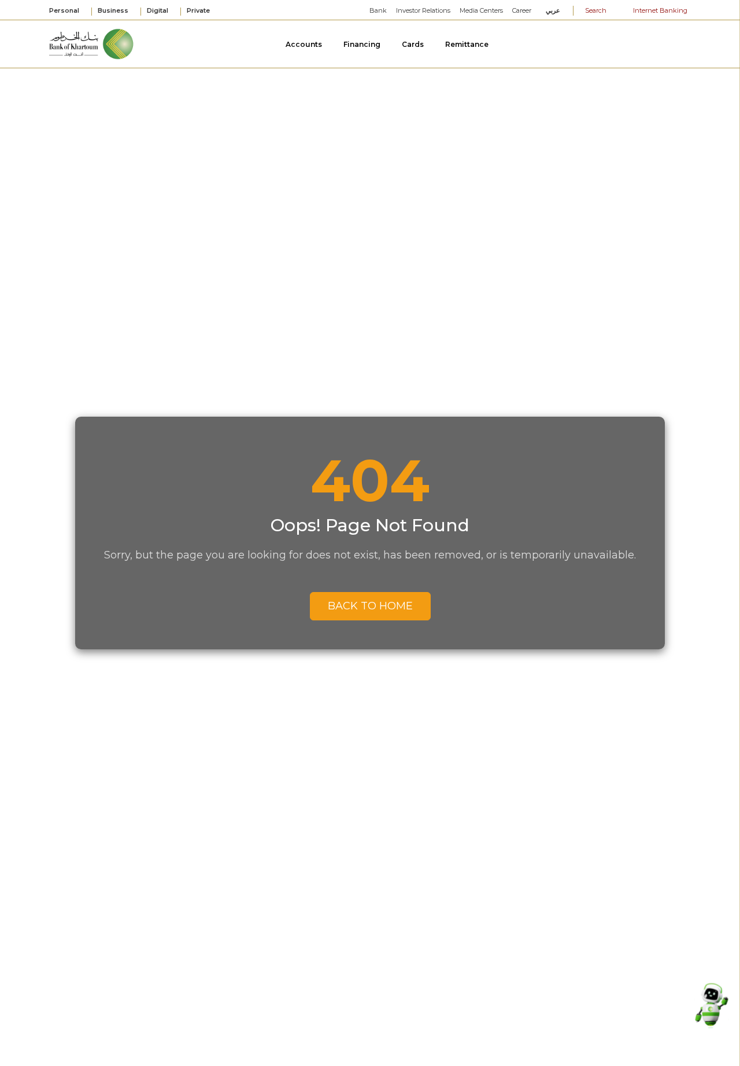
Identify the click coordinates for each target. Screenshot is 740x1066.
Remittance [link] (467, 44)
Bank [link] (378, 10)
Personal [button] (65, 11)
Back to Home (370, 606)
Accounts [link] (305, 44)
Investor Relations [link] (423, 10)
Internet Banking (659, 10)
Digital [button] (158, 11)
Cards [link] (414, 44)
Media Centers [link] (481, 10)
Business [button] (114, 11)
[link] (92, 43)
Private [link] (199, 10)
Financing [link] (362, 44)
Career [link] (521, 10)
